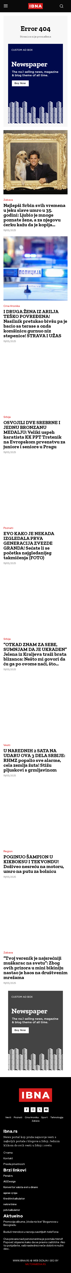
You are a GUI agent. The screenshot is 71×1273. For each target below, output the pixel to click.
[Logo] (35, 6)
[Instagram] (33, 1109)
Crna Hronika (11, 306)
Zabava (8, 200)
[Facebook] (26, 1109)
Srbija (7, 417)
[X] (39, 1109)
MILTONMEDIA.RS (35, 1264)
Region (8, 851)
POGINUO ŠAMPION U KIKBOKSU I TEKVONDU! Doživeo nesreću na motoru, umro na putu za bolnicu (33, 864)
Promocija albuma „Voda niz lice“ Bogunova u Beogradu (30, 1223)
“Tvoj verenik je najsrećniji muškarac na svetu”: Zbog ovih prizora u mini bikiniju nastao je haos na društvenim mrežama (35, 967)
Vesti (6, 745)
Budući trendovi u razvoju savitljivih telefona (30, 1232)
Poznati (8, 528)
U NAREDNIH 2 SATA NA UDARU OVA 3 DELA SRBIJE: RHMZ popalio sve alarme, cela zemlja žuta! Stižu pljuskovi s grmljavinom (34, 760)
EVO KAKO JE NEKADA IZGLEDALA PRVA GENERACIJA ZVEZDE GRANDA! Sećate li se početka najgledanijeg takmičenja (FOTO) (28, 545)
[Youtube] (46, 1109)
